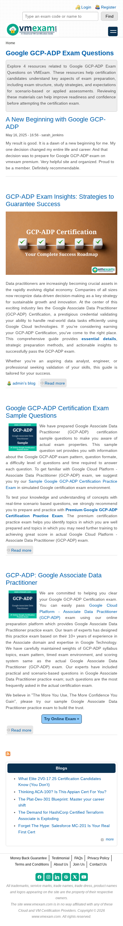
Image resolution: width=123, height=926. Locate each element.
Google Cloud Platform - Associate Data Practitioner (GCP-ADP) (78, 611)
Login (86, 7)
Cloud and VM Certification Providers (47, 911)
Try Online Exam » (61, 718)
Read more (55, 383)
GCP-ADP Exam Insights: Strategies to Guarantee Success (60, 200)
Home (10, 43)
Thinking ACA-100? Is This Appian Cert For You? (62, 791)
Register (108, 7)
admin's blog (24, 383)
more (110, 839)
